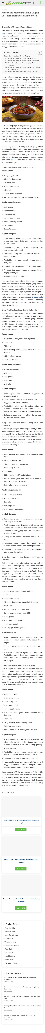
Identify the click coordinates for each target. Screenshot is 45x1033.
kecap (13, 160)
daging (4, 33)
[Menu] (3, 3)
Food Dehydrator (11, 935)
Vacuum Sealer (10, 942)
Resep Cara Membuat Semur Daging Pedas (21, 58)
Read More (21, 829)
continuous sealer (36, 297)
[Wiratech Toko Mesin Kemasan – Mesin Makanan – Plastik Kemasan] (22, 3)
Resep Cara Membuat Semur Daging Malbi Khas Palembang (23, 64)
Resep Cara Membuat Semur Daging (17, 56)
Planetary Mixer (10, 963)
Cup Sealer (8, 939)
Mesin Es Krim (9, 928)
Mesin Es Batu (9, 932)
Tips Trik (4, 10)
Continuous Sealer (11, 946)
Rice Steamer (9, 956)
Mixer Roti (8, 949)
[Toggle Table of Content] (39, 53)
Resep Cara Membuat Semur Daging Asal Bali (22, 71)
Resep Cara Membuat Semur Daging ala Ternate (23, 60)
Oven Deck (8, 959)
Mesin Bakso (9, 952)
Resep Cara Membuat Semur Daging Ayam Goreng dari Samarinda (24, 68)
